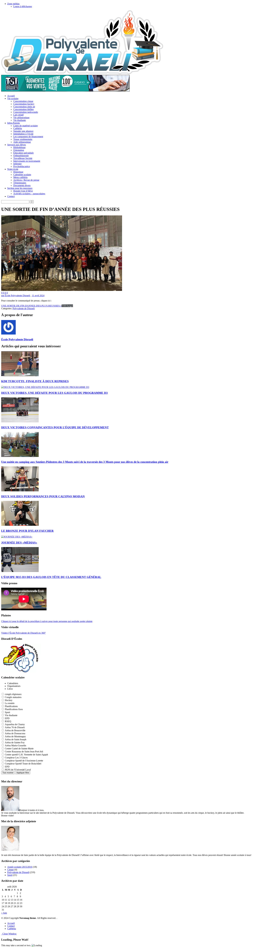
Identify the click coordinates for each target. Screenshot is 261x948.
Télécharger (67, 305)
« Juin (4, 913)
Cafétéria (17, 128)
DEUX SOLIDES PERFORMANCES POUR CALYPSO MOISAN (43, 496)
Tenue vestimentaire (22, 139)
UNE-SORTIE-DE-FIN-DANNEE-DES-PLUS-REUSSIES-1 (31, 305)
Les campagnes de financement (28, 136)
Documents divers (22, 185)
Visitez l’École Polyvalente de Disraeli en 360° (23, 633)
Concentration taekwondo (25, 112)
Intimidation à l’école (23, 134)
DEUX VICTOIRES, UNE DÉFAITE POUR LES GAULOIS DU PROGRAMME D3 (54, 392)
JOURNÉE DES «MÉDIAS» (19, 542)
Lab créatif (18, 115)
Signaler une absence (23, 131)
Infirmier (17, 163)
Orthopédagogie (21, 155)
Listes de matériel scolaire (25, 125)
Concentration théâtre (23, 109)
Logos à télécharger (22, 6)
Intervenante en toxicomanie (26, 161)
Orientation (18, 150)
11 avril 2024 (38, 295)
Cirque (10, 869)
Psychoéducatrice (21, 166)
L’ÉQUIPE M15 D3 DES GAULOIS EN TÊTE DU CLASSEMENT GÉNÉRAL (51, 577)
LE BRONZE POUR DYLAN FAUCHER (27, 530)
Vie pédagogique (21, 117)
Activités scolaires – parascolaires (29, 193)
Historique (18, 172)
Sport (9, 875)
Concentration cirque (23, 101)
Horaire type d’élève (23, 191)
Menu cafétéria (20, 177)
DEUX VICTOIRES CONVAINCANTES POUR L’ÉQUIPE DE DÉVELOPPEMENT (55, 427)
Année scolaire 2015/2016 (19, 867)
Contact (11, 196)
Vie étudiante (19, 120)
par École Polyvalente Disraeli (15, 295)
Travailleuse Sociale (22, 158)
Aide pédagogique (22, 142)
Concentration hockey (23, 104)
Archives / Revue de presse (26, 180)
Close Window (9, 933)
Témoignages (19, 182)
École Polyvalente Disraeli (17, 339)
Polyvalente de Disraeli (24, 308)
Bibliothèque (19, 147)
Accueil (11, 95)
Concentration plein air (24, 106)
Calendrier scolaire (22, 174)
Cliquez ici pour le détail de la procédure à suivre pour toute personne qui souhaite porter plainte (46, 621)
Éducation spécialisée (23, 153)
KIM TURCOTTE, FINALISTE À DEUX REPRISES (35, 381)
